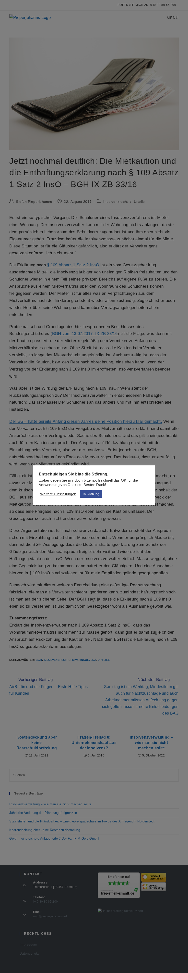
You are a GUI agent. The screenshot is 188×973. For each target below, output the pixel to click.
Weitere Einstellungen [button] (58, 494)
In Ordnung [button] (91, 494)
